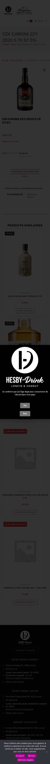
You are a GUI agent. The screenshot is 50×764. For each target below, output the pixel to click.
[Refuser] (46, 752)
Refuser (31, 756)
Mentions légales (25, 760)
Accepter (20, 756)
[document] (25, 382)
